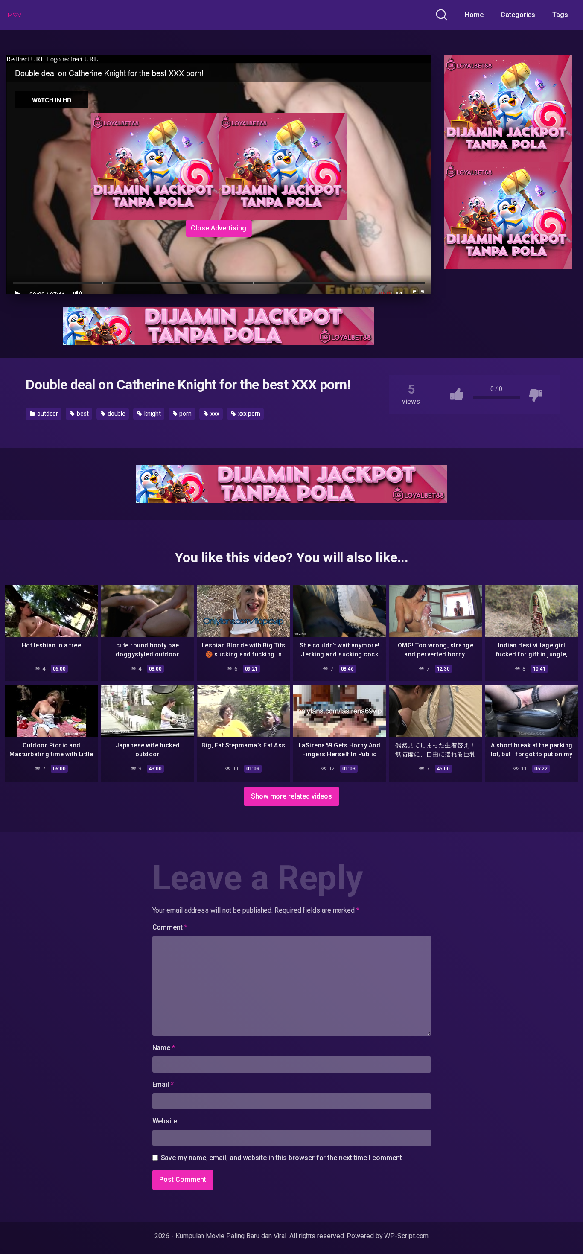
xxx (214, 413)
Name (163, 1048)
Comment (169, 927)
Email (163, 1084)
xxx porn (248, 413)
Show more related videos (291, 796)
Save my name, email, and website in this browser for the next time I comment (281, 1158)
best (82, 413)
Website (164, 1121)
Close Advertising (218, 228)
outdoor (47, 413)
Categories (518, 15)
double (115, 413)
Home (474, 15)
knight (151, 413)
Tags (560, 15)
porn (185, 413)
